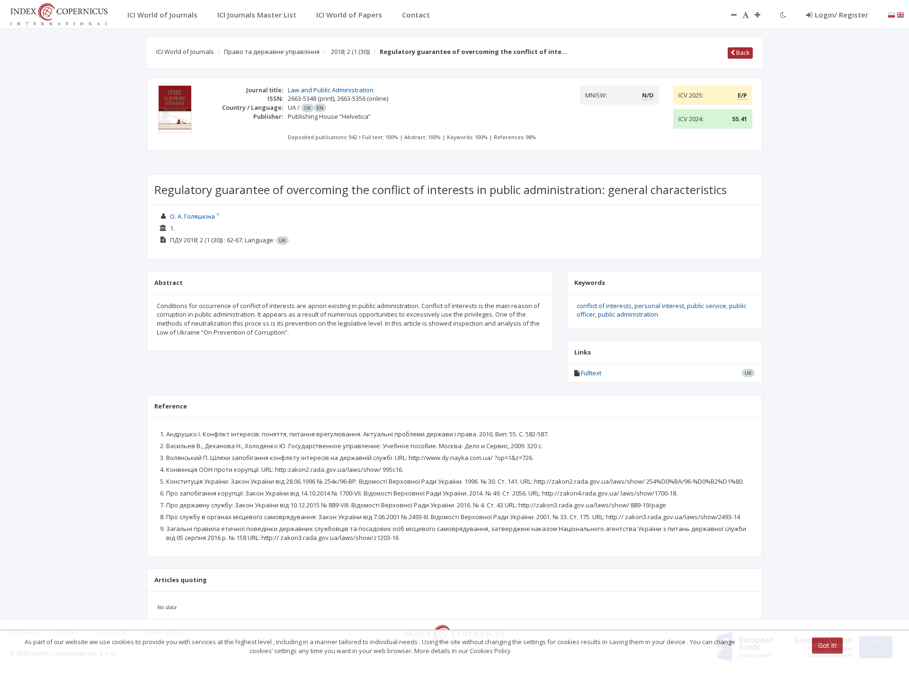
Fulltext (591, 373)
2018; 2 (350, 51)
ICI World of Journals (185, 51)
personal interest (659, 305)
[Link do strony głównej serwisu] (58, 13)
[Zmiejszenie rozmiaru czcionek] (729, 14)
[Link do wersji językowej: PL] (891, 14)
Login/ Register (841, 14)
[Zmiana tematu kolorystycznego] (783, 14)
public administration (628, 314)
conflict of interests (604, 305)
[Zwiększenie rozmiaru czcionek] (762, 14)
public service (706, 305)
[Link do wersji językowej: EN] (900, 14)
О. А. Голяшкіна (192, 216)
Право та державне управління (272, 51)
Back (742, 52)
